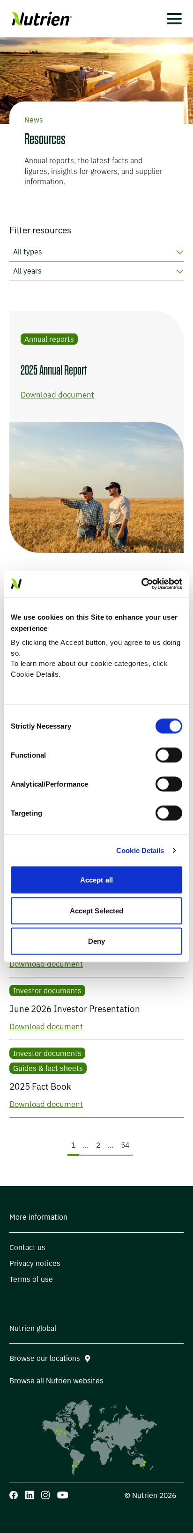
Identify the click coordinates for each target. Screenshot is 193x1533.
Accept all (96, 880)
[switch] (169, 754)
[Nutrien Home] (40, 19)
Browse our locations (44, 1358)
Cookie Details (140, 850)
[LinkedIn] (29, 1494)
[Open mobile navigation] (174, 18)
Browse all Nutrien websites (56, 1380)
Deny (96, 941)
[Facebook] (13, 1494)
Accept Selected (97, 910)
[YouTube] (62, 1495)
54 (126, 1145)
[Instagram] (45, 1494)
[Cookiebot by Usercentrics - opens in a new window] (141, 584)
